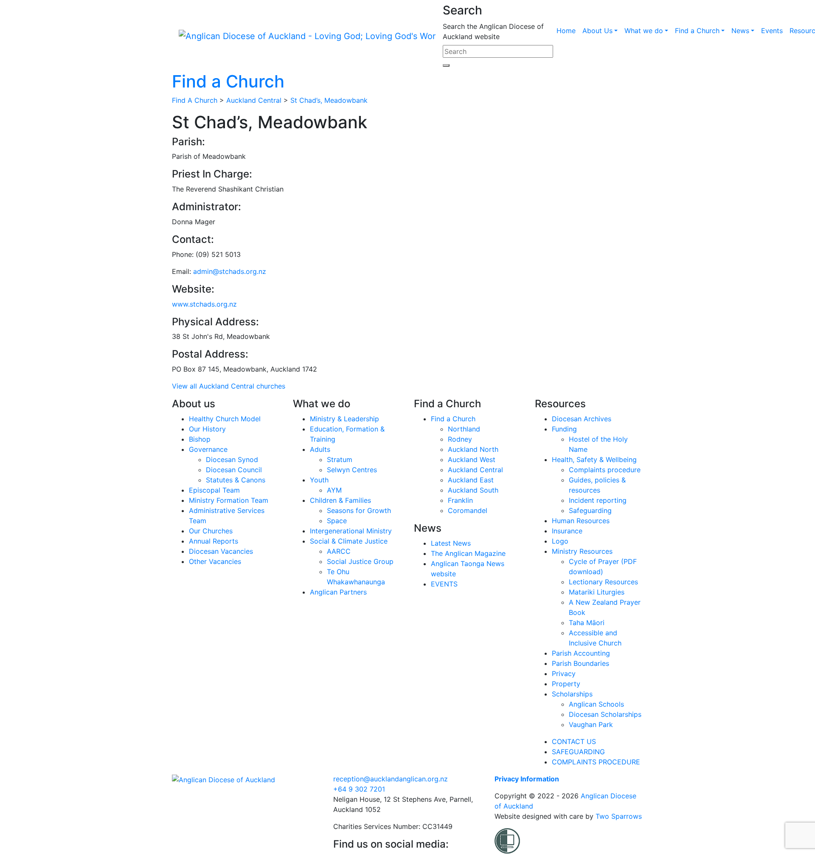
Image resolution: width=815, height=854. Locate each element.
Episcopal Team (214, 490)
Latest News (451, 543)
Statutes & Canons (235, 480)
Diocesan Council (234, 469)
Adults (320, 449)
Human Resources (581, 520)
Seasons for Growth (359, 510)
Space (337, 520)
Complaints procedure (605, 469)
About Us (597, 30)
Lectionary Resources (603, 582)
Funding (564, 429)
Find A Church (194, 100)
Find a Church (697, 30)
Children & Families (340, 500)
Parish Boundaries (580, 663)
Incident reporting (598, 500)
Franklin (460, 500)
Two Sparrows (619, 816)
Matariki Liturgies (596, 592)
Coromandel (467, 510)
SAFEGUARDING (578, 751)
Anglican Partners (338, 592)
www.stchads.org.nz (204, 304)
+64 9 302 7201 (359, 789)
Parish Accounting (581, 653)
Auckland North (473, 449)
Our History (207, 429)
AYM (334, 490)
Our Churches (211, 531)
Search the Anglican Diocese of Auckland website (493, 31)
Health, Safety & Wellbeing (594, 459)
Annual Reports (213, 541)
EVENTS (444, 584)
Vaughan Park (591, 724)
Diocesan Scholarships (605, 714)
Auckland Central (253, 100)
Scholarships (572, 694)
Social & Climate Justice (349, 541)
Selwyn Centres (352, 469)
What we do (643, 30)
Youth (319, 480)
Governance (208, 449)
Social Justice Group (360, 561)
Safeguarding (590, 510)
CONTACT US (574, 741)
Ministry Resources (582, 551)
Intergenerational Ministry (351, 531)
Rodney (460, 439)
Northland (464, 429)
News (740, 30)
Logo (560, 541)
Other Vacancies (215, 561)
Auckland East (471, 480)
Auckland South (473, 490)
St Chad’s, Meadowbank (329, 100)
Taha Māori (586, 622)
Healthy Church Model (225, 418)
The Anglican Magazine (468, 553)
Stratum (339, 459)
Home (566, 30)
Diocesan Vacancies (221, 551)
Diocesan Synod (232, 459)
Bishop (200, 439)
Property (566, 683)
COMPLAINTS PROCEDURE (596, 762)
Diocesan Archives (581, 418)
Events (772, 30)
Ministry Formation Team (228, 500)
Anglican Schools (596, 704)
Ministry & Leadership (344, 418)
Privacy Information (527, 779)
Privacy (564, 673)
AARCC (339, 551)
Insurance (567, 531)
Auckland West (471, 459)
